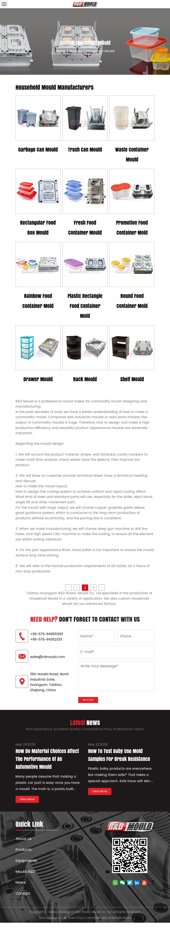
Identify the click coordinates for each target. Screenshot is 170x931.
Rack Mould (85, 379)
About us (24, 839)
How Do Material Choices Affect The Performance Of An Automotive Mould (47, 759)
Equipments (26, 861)
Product (75, 51)
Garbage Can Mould (38, 149)
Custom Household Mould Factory (108, 917)
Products (24, 850)
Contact (23, 894)
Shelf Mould (132, 379)
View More (38, 137)
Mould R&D (25, 872)
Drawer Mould (38, 379)
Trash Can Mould (85, 149)
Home (60, 51)
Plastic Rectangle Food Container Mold (85, 306)
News (21, 883)
